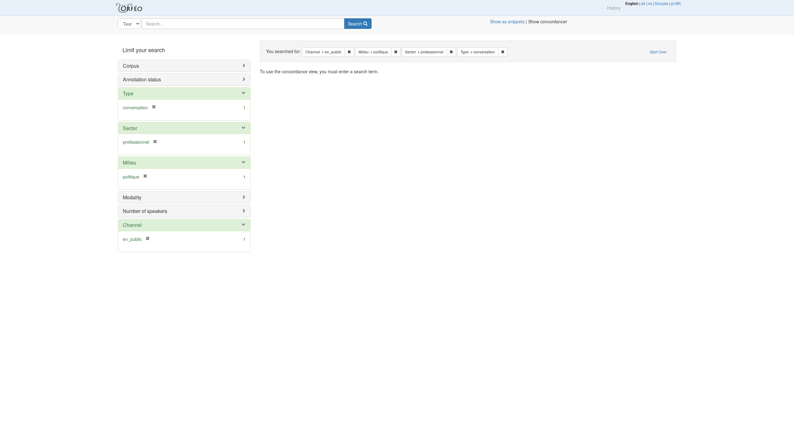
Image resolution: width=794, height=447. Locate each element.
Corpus (131, 65)
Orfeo (136, 8)
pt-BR (676, 3)
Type (128, 93)
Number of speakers (145, 210)
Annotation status (142, 79)
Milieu (129, 162)
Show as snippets (507, 21)
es (650, 3)
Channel (132, 224)
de (643, 3)
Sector (130, 128)
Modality (132, 197)
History (614, 8)
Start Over (658, 51)
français (661, 3)
